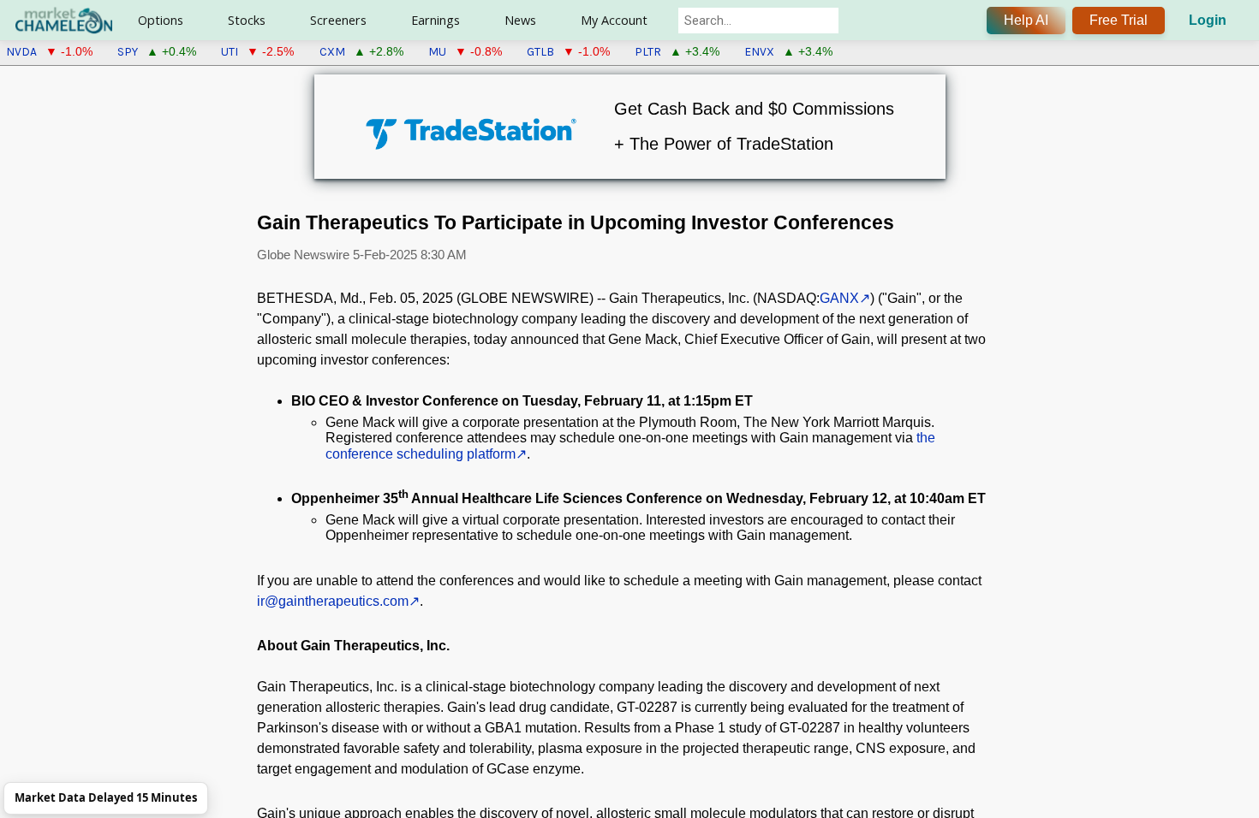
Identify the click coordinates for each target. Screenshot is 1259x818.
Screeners (338, 20)
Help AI (1026, 20)
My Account (614, 20)
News (520, 20)
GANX (839, 298)
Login (1207, 20)
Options (160, 20)
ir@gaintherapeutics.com (333, 601)
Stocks (247, 20)
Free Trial (1118, 20)
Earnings (435, 20)
